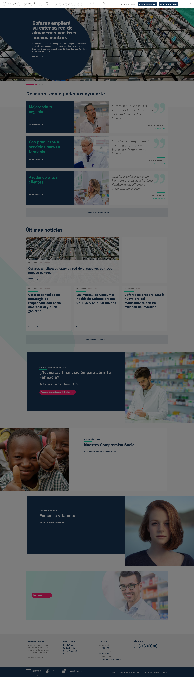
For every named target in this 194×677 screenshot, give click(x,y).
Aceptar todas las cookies (168, 4)
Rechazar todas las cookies (147, 4)
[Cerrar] (191, 4)
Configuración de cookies (128, 4)
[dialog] (97, 4)
